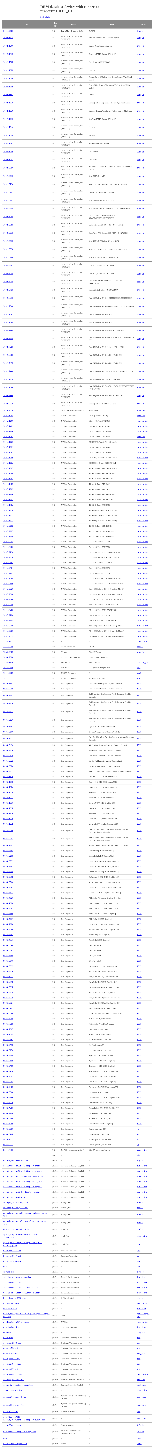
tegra (140, 1160)
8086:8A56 (8, 1050)
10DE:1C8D (8, 458)
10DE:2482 (8, 563)
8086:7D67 (8, 1029)
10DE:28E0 (8, 631)
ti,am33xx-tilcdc (12, 1425)
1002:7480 (8, 387)
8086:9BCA (8, 1092)
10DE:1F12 (8, 521)
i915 (139, 683)
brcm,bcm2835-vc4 (12, 1261)
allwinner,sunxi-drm (14, 1197)
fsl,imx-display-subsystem (17, 1277)
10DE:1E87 (8, 479)
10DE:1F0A (8, 505)
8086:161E (8, 782)
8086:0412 (8, 738)
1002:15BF (8, 70)
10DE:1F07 (8, 500)
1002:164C (8, 127)
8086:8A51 (8, 1040)
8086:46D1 (8, 919)
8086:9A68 (8, 1066)
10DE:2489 (8, 584)
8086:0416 (8, 745)
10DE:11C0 (8, 421)
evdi (5, 1267)
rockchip (141, 1385)
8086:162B (8, 792)
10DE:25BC (8, 599)
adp (138, 1244)
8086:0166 (8, 732)
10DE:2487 (8, 573)
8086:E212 (8, 1140)
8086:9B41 (8, 1076)
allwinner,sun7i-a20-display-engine (22, 1187)
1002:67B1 (8, 192)
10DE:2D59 (8, 636)
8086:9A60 (8, 1061)
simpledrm (142, 1236)
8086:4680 (8, 903)
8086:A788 (8, 1113)
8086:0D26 (8, 766)
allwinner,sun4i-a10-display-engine (22, 1171)
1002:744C (8, 371)
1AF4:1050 (8, 662)
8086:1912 (8, 798)
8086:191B (8, 808)
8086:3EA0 (8, 882)
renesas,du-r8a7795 (13, 1380)
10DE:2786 (8, 615)
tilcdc (140, 1425)
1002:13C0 (8, 46)
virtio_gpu (142, 662)
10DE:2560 (8, 594)
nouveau (141, 416)
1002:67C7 (8, 200)
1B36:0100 (8, 668)
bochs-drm (142, 641)
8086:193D (8, 824)
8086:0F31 (8, 771)
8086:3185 (8, 856)
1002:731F (8, 298)
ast (138, 657)
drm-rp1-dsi (143, 1374)
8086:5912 (8, 966)
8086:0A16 (8, 750)
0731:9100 (8, 31)
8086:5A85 (8, 1008)
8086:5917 (8, 977)
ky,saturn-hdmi (11, 1303)
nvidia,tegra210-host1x (15, 1160)
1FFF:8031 (8, 678)
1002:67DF (8, 208)
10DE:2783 (8, 610)
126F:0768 (8, 647)
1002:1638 (8, 111)
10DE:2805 (8, 620)
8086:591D (8, 987)
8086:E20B (8, 1134)
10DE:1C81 (8, 447)
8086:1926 (8, 813)
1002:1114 (8, 38)
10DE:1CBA (8, 463)
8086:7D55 (8, 1024)
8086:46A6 (8, 914)
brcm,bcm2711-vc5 (12, 1251)
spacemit (141, 1397)
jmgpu (140, 31)
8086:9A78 (8, 1071)
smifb (140, 647)
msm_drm (141, 1353)
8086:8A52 (8, 1045)
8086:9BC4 (8, 1082)
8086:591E (8, 992)
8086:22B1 (8, 839)
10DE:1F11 (8, 515)
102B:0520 (8, 410)
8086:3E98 (8, 872)
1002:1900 (8, 152)
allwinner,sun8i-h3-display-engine (21, 1192)
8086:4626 (8, 898)
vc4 (138, 1251)
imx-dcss (141, 1327)
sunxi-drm (142, 1197)
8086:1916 (8, 803)
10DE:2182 (8, 526)
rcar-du (141, 1380)
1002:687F (8, 241)
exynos (140, 1272)
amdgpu (140, 38)
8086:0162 (8, 727)
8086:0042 (8, 683)
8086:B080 (8, 1129)
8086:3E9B (8, 877)
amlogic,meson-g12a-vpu (15, 1208)
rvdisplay (142, 1303)
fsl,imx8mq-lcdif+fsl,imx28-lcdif (21, 1287)
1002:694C (8, 257)
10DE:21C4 (8, 536)
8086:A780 (8, 1108)
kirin (140, 1298)
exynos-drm (9, 1272)
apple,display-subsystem (16, 1229)
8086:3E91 (8, 861)
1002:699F (8, 282)
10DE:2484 (8, 568)
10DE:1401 (8, 426)
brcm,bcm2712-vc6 (12, 1256)
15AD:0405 (8, 652)
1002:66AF (8, 176)
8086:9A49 (8, 1055)
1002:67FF (8, 225)
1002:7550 (8, 396)
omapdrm (7, 1332)
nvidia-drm (142, 421)
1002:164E (8, 135)
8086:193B (8, 819)
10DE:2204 (8, 542)
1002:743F (8, 363)
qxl (138, 668)
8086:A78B (8, 1118)
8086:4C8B (8, 929)
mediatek (141, 1309)
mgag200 (141, 410)
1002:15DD (8, 87)
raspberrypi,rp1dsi (13, 1374)
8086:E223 (8, 1145)
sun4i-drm (142, 1166)
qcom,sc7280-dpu (11, 1348)
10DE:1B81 (8, 437)
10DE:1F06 (8, 494)
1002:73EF (8, 347)
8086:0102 (8, 695)
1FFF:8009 (8, 673)
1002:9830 (8, 404)
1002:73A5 (8, 314)
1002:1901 (8, 160)
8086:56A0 (8, 945)
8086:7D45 (8, 1019)
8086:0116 (8, 704)
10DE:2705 (8, 605)
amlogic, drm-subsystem (15, 1203)
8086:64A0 (8, 1013)
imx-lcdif (142, 1282)
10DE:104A (8, 416)
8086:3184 (8, 851)
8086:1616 (8, 777)
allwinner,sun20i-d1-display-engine (22, 1166)
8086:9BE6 (8, 1097)
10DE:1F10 (8, 510)
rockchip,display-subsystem (18, 1385)
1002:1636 (8, 103)
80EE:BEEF (8, 1150)
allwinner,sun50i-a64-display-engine (23, 1176)
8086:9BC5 (8, 1087)
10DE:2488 (8, 578)
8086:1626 (8, 787)
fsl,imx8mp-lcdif (12, 1282)
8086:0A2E (8, 756)
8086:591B (8, 982)
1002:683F (8, 233)
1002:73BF (8, 331)
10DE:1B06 (8, 431)
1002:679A (8, 184)
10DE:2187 (8, 531)
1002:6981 (8, 265)
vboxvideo (142, 1150)
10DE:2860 (8, 626)
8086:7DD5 (8, 1034)
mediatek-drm (10, 1309)
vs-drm (140, 1432)
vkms (139, 1155)
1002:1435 (8, 54)
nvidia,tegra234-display (16, 1322)
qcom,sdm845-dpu (11, 1359)
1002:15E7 (8, 95)
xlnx (139, 1444)
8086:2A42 (8, 845)
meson (140, 1203)
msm (138, 1338)
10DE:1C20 (8, 442)
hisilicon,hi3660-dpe (14, 1298)
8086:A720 (8, 1103)
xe (138, 1013)
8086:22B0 (8, 831)
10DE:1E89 (8, 484)
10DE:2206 (8, 547)
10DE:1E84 (8, 473)
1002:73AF (8, 322)
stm (138, 1412)
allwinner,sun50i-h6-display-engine (22, 1181)
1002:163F (8, 119)
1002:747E (8, 379)
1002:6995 (8, 274)
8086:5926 (8, 998)
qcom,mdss (8, 1338)
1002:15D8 (8, 78)
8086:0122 (8, 712)
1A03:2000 (8, 657)
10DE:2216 (8, 552)
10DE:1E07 (8, 468)
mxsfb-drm (142, 1287)
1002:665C (8, 168)
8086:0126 (8, 720)
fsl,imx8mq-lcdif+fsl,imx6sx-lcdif (21, 1293)
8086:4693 (8, 908)
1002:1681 (8, 143)
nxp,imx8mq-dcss (11, 1327)
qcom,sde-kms (10, 1353)
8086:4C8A (8, 924)
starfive (141, 1418)
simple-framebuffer (13, 1390)
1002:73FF (8, 355)
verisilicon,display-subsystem (19, 1432)
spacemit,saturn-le (13, 1405)
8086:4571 (8, 893)
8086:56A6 (8, 961)
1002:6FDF (8, 290)
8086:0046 (8, 689)
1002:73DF (8, 339)
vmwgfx (140, 652)
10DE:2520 (8, 589)
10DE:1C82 (8, 452)
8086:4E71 (8, 940)
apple (140, 1229)
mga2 (139, 673)
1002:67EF (8, 217)
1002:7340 (8, 306)
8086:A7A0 (8, 1124)
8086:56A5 (8, 956)
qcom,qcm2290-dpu (12, 1343)
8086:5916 (8, 971)
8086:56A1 (8, 950)
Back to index (45, 17)
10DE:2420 (8, 557)
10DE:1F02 (8, 489)
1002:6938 (8, 249)
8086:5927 (8, 1003)
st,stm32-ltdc (10, 1412)
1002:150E (8, 62)
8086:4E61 (8, 935)
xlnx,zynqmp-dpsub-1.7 (15, 1444)
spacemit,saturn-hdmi (14, 1397)
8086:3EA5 (8, 887)
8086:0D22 (8, 761)
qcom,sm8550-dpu (11, 1369)
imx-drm (141, 1277)
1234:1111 (8, 641)
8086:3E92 (8, 866)
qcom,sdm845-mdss (12, 1364)
